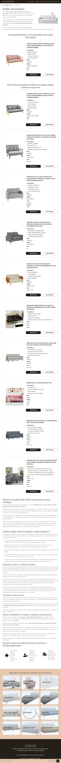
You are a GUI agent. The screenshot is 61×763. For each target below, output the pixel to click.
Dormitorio (37, 1)
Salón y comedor (31, 1)
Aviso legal (23, 758)
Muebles (55, 1)
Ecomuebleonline (8, 2)
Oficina (51, 1)
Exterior (47, 1)
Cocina (41, 1)
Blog (59, 1)
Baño (45, 1)
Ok (57, 761)
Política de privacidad (31, 758)
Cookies (38, 758)
